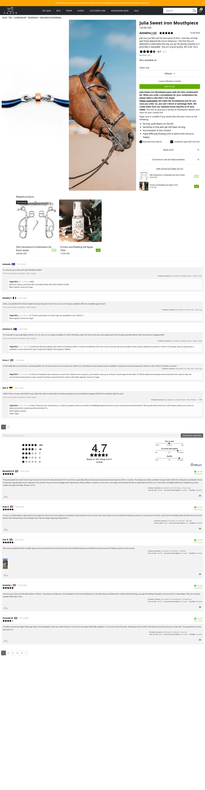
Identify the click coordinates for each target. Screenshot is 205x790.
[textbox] (91, 435)
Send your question (192, 435)
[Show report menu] (200, 496)
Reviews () (145, 55)
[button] (102, 3)
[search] (178, 10)
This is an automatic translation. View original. (19, 273)
